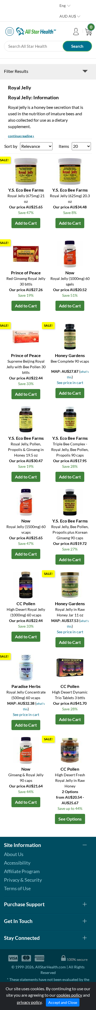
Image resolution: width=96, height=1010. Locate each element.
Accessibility (17, 863)
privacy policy (29, 1002)
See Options (70, 818)
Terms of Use (17, 888)
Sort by (10, 146)
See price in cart (70, 382)
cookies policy (69, 994)
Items (64, 146)
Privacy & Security (23, 880)
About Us (13, 854)
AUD (67, 16)
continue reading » (21, 136)
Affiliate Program (22, 871)
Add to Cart (26, 222)
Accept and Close (62, 1002)
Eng (62, 5)
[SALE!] (26, 170)
